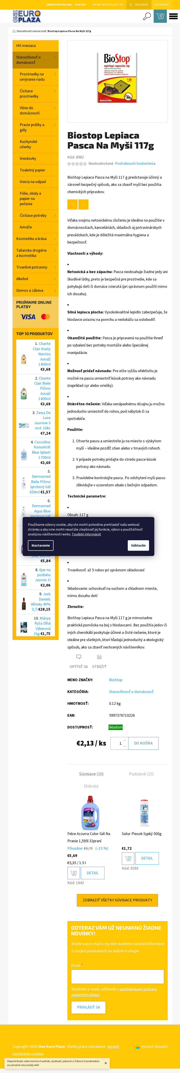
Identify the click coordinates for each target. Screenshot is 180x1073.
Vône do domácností (30, 110)
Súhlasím (138, 545)
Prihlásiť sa (88, 1007)
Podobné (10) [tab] (141, 774)
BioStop (115, 680)
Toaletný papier (32, 170)
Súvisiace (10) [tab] (91, 774)
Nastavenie (41, 545)
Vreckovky (28, 158)
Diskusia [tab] (91, 786)
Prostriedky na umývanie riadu (32, 76)
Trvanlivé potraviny (31, 267)
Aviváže (26, 227)
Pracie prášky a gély (32, 127)
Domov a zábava (29, 290)
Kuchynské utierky (28, 144)
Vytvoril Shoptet (154, 1046)
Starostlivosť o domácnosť (28, 60)
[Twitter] (72, 204)
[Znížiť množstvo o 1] (124, 746)
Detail (93, 873)
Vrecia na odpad (33, 182)
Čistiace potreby (33, 215)
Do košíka (143, 743)
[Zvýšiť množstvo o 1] (124, 740)
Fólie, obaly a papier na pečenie (30, 199)
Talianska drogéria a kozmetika (31, 253)
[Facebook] (83, 204)
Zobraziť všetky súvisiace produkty (117, 900)
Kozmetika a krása (31, 239)
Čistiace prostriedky (29, 93)
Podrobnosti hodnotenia (135, 163)
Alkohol (22, 279)
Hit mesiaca (26, 45)
